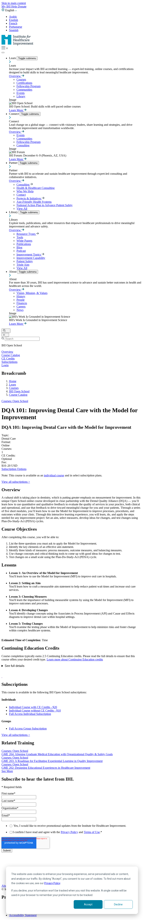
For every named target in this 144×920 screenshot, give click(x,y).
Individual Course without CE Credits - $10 (35, 710)
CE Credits (8, 358)
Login (5, 365)
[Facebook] (72, 866)
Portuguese (15, 26)
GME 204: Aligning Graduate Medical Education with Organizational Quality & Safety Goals (57, 754)
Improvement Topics (29, 254)
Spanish (13, 30)
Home (12, 381)
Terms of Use (92, 832)
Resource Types (26, 233)
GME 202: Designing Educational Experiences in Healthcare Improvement (46, 767)
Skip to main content (14, 3)
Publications (23, 244)
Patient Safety (24, 261)
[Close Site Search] (5, 335)
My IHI (6, 6)
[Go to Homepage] (17, 44)
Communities (24, 89)
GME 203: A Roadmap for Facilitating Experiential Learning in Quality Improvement (52, 761)
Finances (21, 303)
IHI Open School (19, 391)
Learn (13, 58)
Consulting (22, 145)
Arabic (13, 16)
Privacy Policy (52, 883)
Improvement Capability (30, 258)
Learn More (16, 110)
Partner (13, 162)
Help (14, 6)
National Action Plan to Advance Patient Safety (44, 205)
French (13, 23)
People (20, 299)
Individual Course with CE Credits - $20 (33, 707)
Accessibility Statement (23, 915)
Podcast (21, 250)
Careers (21, 306)
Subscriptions (9, 361)
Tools (19, 237)
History (20, 296)
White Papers (24, 240)
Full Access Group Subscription (28, 728)
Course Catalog (11, 355)
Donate (22, 6)
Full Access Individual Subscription (30, 713)
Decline (118, 904)
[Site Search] (6, 331)
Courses (21, 79)
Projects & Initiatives (29, 198)
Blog (19, 247)
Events (20, 93)
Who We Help (25, 191)
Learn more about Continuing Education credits (75, 659)
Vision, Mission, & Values (31, 293)
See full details (14, 665)
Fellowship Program (28, 86)
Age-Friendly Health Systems (34, 201)
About (13, 271)
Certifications (24, 82)
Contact (21, 194)
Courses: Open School (15, 401)
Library (20, 96)
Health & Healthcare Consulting (35, 188)
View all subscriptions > (16, 481)
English (13, 20)
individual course (54, 475)
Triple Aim (22, 264)
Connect (14, 113)
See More (7, 771)
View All (21, 208)
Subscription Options (14, 469)
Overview (15, 76)
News (19, 309)
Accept (88, 904)
